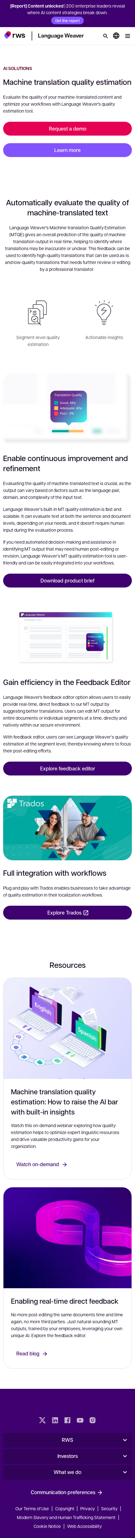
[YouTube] (80, 1421)
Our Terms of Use (32, 1508)
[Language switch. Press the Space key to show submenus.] (116, 36)
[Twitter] (42, 1421)
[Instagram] (92, 1421)
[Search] (105, 36)
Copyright (65, 1508)
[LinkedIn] (55, 1421)
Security (109, 1508)
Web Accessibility (84, 1526)
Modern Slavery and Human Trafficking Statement (66, 1517)
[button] (14, 35)
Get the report (67, 20)
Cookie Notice (47, 1526)
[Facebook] (67, 1421)
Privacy (87, 1508)
